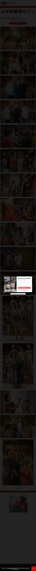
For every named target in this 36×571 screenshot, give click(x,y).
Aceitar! (33, 568)
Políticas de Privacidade (13, 568)
